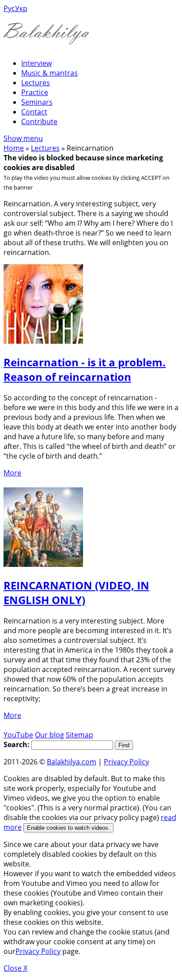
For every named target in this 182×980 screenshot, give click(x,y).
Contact (34, 112)
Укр (21, 8)
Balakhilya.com (71, 762)
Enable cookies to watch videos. (68, 827)
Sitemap (79, 735)
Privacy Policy (126, 762)
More (12, 473)
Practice (34, 92)
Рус (9, 8)
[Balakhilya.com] (46, 39)
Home (14, 148)
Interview (36, 63)
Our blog (49, 735)
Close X (15, 968)
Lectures (35, 82)
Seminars (37, 102)
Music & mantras (49, 73)
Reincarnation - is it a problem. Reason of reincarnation (85, 369)
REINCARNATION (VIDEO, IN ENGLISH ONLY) (76, 592)
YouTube (18, 735)
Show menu (23, 138)
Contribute (39, 121)
